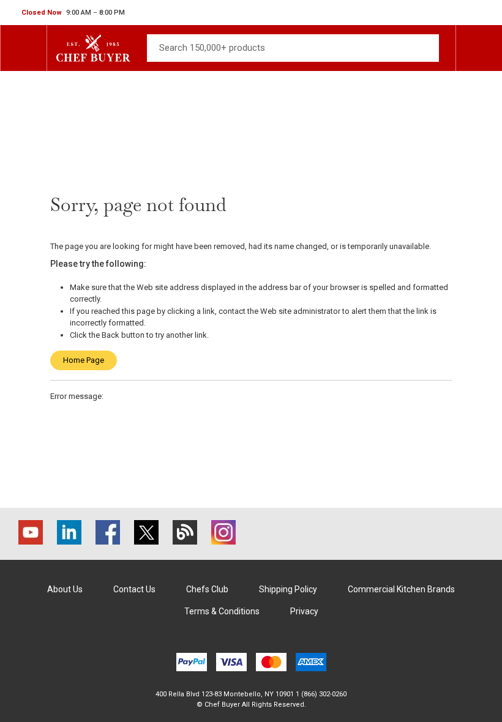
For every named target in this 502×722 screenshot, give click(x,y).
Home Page (83, 360)
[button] (73, 13)
